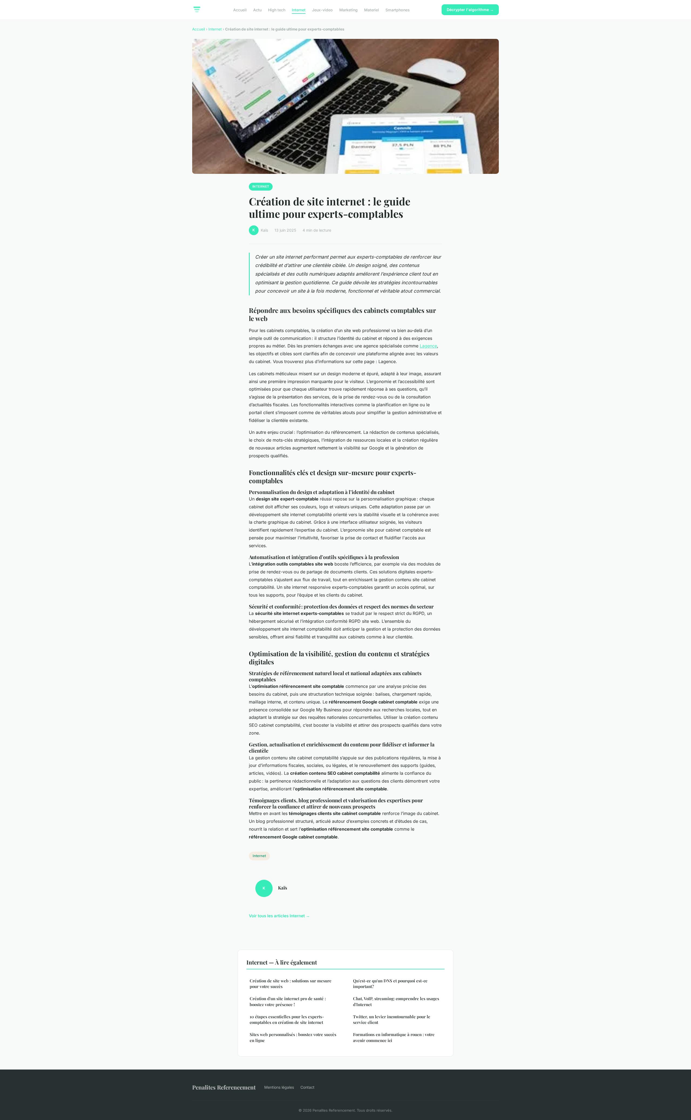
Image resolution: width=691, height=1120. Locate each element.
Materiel (371, 9)
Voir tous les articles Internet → (279, 915)
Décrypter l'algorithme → (470, 9)
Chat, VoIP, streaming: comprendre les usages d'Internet (396, 1001)
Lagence (428, 345)
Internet (299, 9)
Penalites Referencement (224, 1087)
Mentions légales (279, 1087)
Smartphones (397, 9)
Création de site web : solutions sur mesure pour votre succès (290, 983)
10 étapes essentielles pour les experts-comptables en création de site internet (287, 1019)
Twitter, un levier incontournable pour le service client (391, 1019)
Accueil (240, 9)
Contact (307, 1087)
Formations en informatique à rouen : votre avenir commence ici (394, 1037)
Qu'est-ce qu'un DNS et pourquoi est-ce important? (390, 983)
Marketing (348, 9)
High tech (276, 9)
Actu (257, 9)
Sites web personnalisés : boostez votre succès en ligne (293, 1037)
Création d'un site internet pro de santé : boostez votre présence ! (288, 1001)
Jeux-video (322, 9)
